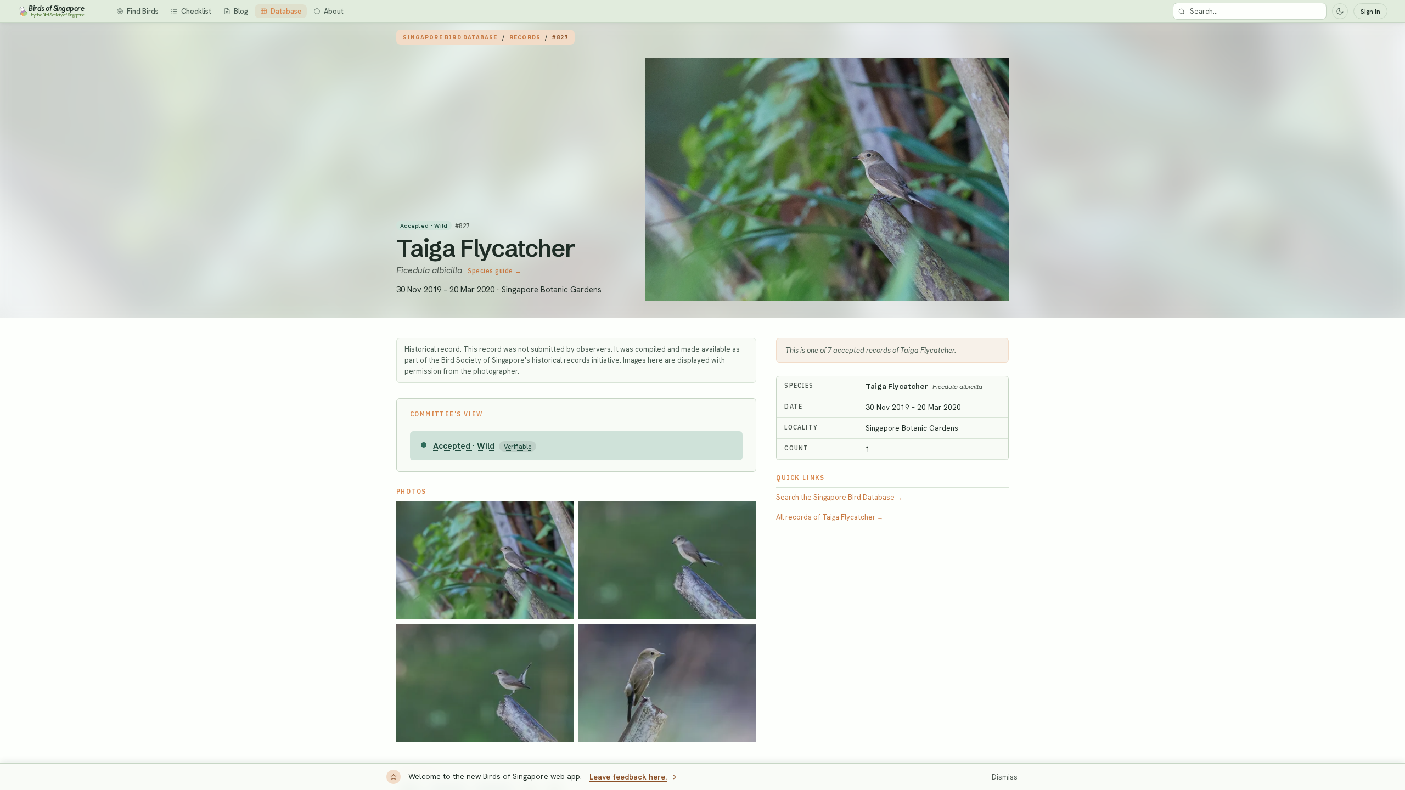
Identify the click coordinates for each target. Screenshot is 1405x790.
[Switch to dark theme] (1340, 11)
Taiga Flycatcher (485, 248)
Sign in (1370, 11)
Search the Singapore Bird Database (839, 497)
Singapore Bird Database (450, 37)
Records (525, 37)
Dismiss (1005, 777)
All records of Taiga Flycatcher (829, 517)
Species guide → (495, 271)
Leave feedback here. (628, 777)
